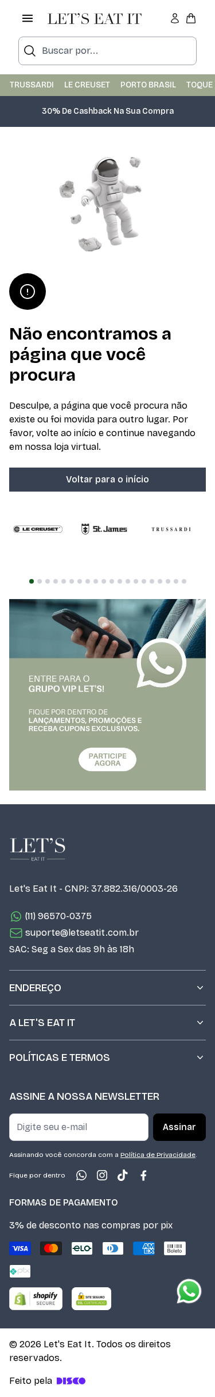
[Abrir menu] (27, 18)
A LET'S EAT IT (42, 1022)
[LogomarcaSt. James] (104, 529)
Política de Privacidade (158, 1155)
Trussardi (32, 85)
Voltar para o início (107, 479)
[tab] (31, 581)
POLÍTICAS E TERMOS (59, 1057)
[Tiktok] (123, 1175)
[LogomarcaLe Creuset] (38, 529)
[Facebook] (143, 1175)
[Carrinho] (191, 18)
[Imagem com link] (107, 695)
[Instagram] (102, 1175)
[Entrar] (175, 18)
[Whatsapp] (81, 1175)
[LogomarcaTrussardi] (171, 529)
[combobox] (107, 51)
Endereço (35, 987)
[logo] (94, 18)
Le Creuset (87, 85)
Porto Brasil (148, 85)
